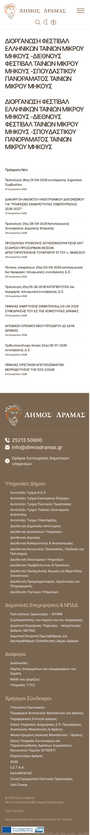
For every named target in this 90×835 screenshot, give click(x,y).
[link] (35, 10)
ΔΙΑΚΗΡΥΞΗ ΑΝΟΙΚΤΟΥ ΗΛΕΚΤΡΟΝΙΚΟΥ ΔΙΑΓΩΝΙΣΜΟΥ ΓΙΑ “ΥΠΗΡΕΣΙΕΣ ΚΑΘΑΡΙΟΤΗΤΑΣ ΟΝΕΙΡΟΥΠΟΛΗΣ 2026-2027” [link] (44, 204)
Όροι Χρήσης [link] (14, 810)
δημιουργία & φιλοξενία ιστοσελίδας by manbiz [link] (38, 819)
